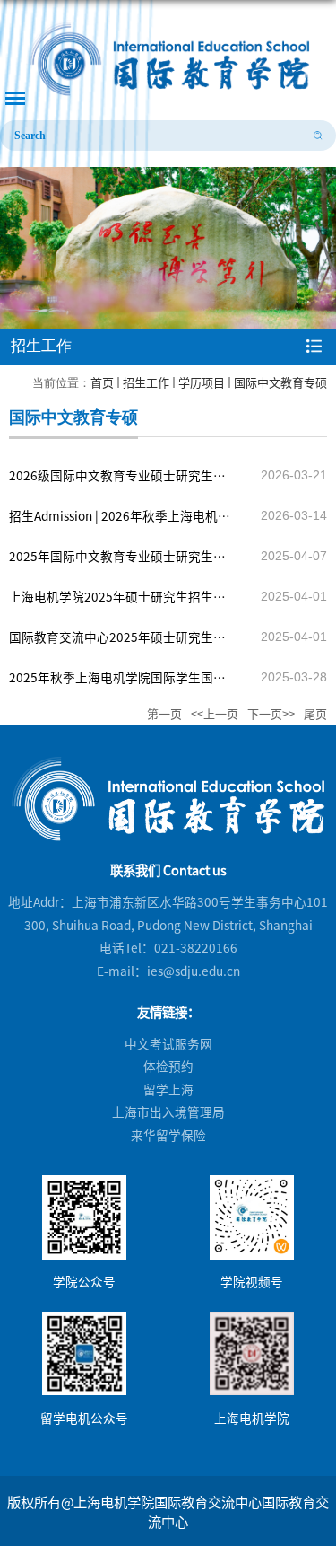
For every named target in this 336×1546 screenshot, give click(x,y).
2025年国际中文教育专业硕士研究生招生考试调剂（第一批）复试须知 (117, 561)
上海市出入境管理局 (168, 1111)
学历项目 (201, 382)
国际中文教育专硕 (280, 382)
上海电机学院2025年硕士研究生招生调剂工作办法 (117, 602)
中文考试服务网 (168, 1043)
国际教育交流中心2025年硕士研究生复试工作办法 (117, 642)
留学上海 (168, 1089)
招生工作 (146, 382)
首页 (102, 382)
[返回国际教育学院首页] (168, 58)
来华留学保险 (168, 1135)
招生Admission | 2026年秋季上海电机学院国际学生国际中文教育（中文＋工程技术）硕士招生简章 (122, 521)
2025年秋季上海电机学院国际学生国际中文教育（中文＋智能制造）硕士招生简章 (122, 683)
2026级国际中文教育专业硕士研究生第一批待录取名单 (117, 481)
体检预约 (168, 1066)
